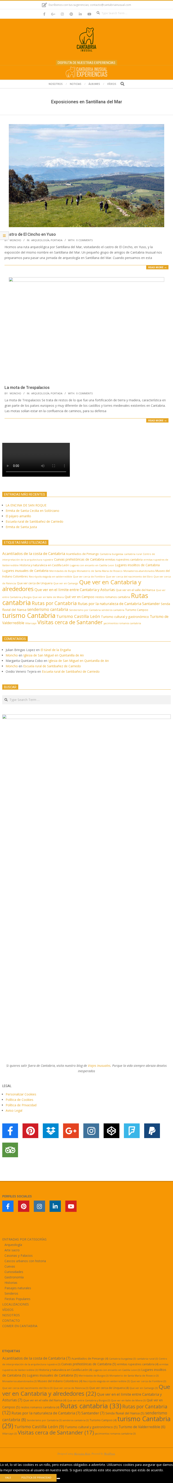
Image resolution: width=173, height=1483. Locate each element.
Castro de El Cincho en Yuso (30, 234)
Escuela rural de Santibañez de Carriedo (34, 521)
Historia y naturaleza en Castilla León (44, 565)
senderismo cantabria (47, 609)
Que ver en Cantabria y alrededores (86, 1390)
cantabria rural (133, 554)
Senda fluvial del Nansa (124, 1413)
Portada (56, 240)
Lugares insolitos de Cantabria (137, 565)
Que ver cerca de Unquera (34, 583)
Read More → (157, 267)
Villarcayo (30, 623)
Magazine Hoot (82, 1453)
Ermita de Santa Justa (21, 527)
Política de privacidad (36, 1477)
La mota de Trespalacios (27, 387)
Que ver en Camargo (65, 583)
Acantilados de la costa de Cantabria (33, 553)
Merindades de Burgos (62, 571)
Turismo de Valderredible (141, 1426)
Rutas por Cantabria (54, 603)
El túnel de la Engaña (56, 650)
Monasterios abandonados (139, 571)
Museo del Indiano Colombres (60, 1381)
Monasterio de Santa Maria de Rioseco (100, 571)
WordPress (109, 1453)
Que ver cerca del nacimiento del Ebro (129, 576)
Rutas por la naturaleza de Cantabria (109, 603)
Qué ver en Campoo (79, 597)
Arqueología (40, 240)
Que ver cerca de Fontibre (89, 576)
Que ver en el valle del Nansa (135, 590)
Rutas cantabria (90, 1405)
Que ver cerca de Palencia (70, 1388)
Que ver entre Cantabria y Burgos (88, 1400)
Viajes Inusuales (99, 1065)
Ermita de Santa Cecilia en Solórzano (32, 510)
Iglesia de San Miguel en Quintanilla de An (54, 655)
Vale (8, 1477)
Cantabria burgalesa (111, 554)
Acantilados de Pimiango (82, 554)
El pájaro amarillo (18, 516)
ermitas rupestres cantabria (124, 559)
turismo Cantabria (28, 615)
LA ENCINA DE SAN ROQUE (26, 505)
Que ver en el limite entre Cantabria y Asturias (74, 589)
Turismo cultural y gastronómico (125, 616)
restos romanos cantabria (112, 597)
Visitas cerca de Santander (70, 622)
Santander (151, 603)
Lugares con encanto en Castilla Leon (92, 565)
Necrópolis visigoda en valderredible (50, 576)
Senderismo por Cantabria (85, 610)
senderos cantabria (113, 610)
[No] (58, 1478)
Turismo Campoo (136, 610)
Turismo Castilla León (78, 616)
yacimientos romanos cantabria (122, 623)
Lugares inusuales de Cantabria (25, 570)
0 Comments (84, 240)
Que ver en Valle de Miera (48, 597)
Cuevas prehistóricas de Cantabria (79, 559)
